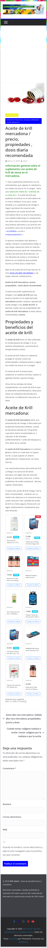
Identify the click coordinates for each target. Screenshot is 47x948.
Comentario (9, 768)
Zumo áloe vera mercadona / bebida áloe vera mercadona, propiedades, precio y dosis (24, 718)
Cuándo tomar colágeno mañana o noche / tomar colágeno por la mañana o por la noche (24, 732)
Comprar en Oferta (14, 548)
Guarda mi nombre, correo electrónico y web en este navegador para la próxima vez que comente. (23, 851)
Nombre (7, 804)
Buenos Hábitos (11, 115)
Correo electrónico (12, 816)
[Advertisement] (23, 58)
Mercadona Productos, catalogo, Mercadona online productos (22, 121)
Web (5, 829)
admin (25, 161)
